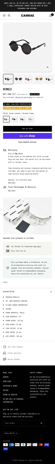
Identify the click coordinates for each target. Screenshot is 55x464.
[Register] (41, 423)
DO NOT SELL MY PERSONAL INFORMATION (13, 400)
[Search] (9, 15)
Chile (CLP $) (10, 433)
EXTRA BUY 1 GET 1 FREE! (18, 108)
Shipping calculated (24, 97)
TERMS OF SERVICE (10, 394)
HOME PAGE (7, 381)
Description (8, 291)
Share (5, 282)
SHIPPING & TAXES (10, 386)
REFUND (5, 390)
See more (11, 183)
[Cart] (50, 15)
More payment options (27, 142)
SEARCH (5, 377)
